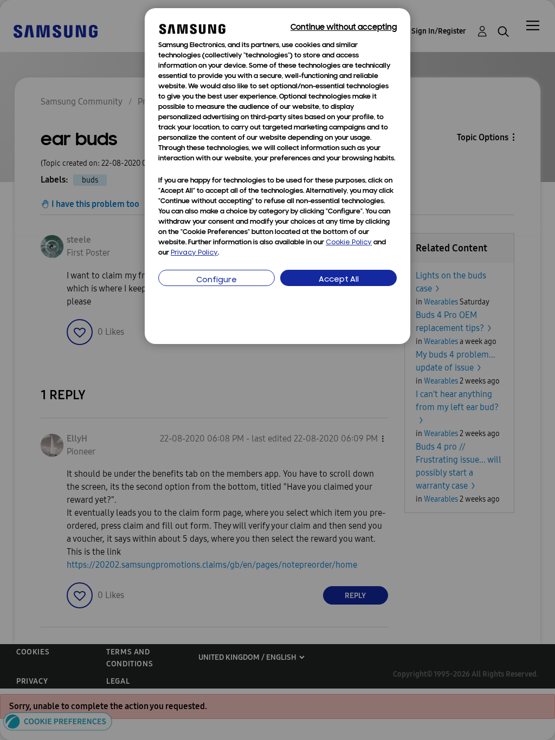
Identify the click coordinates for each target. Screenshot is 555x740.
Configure (216, 280)
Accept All (339, 280)
